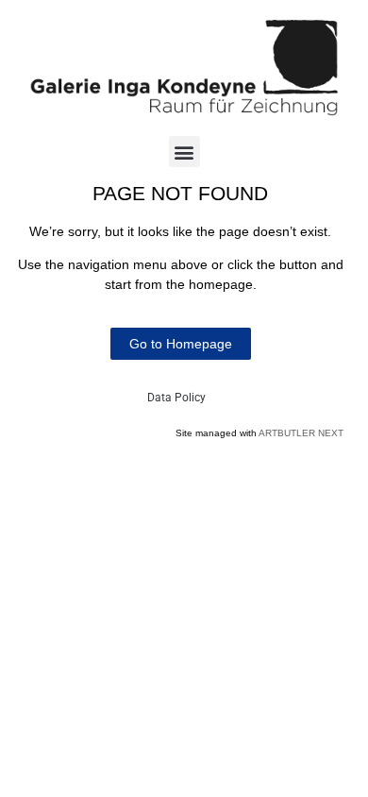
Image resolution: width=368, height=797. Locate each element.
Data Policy (176, 397)
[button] (184, 151)
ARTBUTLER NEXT (301, 433)
